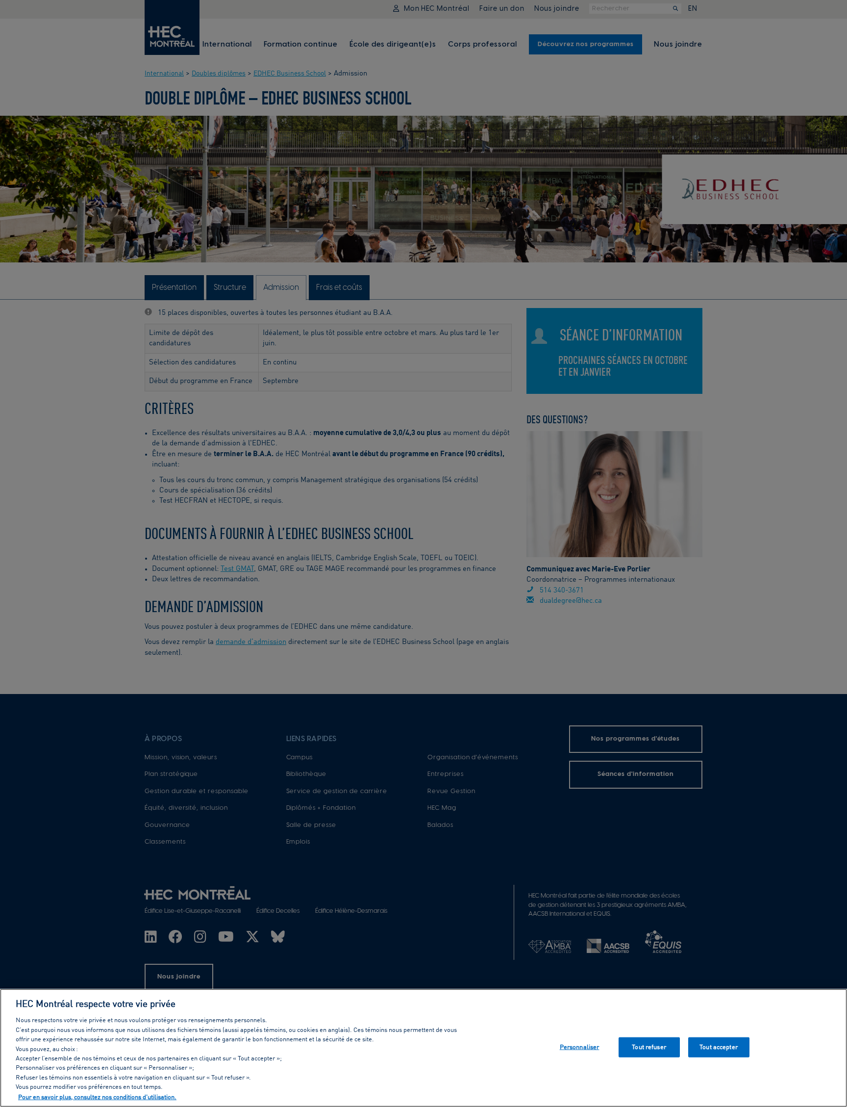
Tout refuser (649, 1047)
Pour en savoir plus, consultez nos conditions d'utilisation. (97, 1097)
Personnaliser (579, 1047)
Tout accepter (718, 1047)
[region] (423, 1048)
